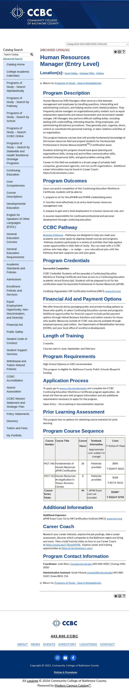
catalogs (32, 680)
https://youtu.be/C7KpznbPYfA (62, 545)
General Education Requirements (15, 253)
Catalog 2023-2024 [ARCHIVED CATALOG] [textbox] (87, 44)
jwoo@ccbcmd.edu (81, 564)
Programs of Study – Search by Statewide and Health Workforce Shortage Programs (18, 153)
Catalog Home (16, 64)
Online (100, 73)
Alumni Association (14, 389)
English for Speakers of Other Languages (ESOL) (18, 221)
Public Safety (15, 331)
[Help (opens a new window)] (123, 51)
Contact (107, 644)
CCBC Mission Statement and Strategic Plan (16, 402)
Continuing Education (13, 172)
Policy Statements (18, 414)
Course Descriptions (14, 194)
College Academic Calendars (18, 73)
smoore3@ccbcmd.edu (99, 572)
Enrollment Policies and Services (14, 290)
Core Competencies (16, 183)
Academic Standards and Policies (16, 268)
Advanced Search (12, 58)
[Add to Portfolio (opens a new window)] (115, 51)
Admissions (14, 279)
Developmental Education (16, 205)
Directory (12, 421)
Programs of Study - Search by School (18, 117)
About (22, 644)
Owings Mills (87, 73)
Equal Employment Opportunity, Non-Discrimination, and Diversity (18, 309)
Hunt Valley (71, 73)
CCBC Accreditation (15, 378)
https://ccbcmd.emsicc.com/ (77, 548)
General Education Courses (13, 238)
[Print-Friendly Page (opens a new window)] (119, 51)
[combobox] (97, 44)
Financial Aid (15, 324)
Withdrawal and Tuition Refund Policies (16, 365)
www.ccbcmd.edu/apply (73, 388)
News (35, 644)
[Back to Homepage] (34, 14)
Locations (88, 644)
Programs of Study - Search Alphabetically (16, 86)
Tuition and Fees (17, 428)
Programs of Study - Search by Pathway (18, 102)
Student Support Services (17, 352)
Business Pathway (53, 235)
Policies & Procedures (65, 672)
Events (49, 644)
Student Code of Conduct (17, 340)
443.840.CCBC (64, 636)
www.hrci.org (113, 291)
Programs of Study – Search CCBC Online (16, 132)
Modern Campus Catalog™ (73, 685)
